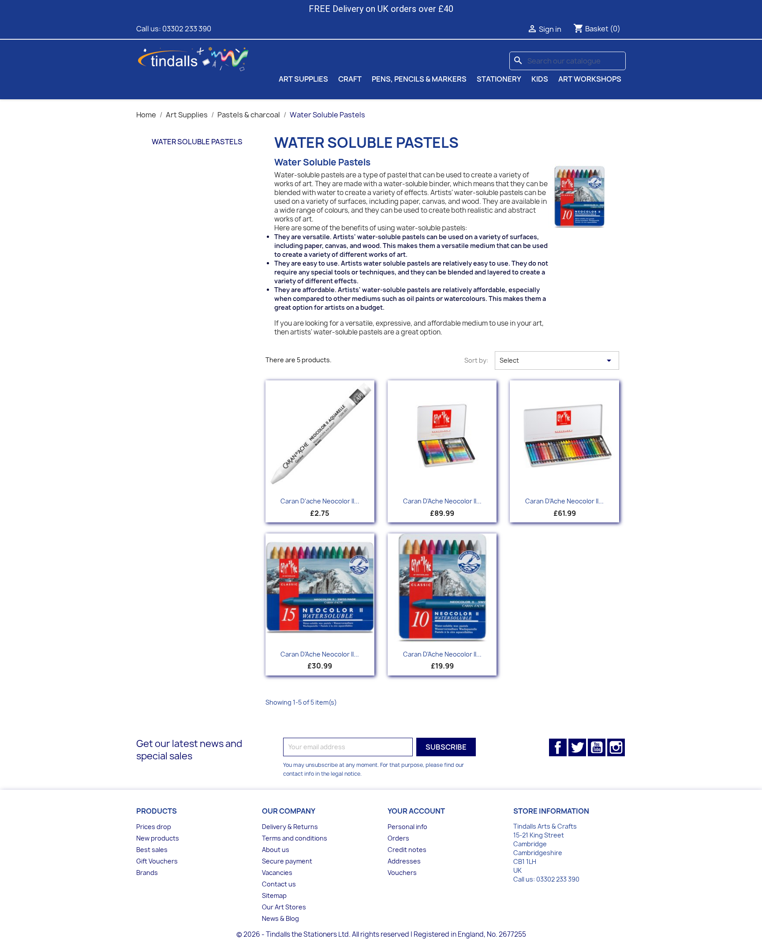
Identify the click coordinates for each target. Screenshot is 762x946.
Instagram (616, 747)
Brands (147, 872)
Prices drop (153, 826)
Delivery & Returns (290, 826)
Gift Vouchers (157, 861)
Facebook (558, 747)
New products (157, 838)
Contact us (279, 884)
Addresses (404, 861)
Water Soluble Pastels (197, 141)
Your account (416, 811)
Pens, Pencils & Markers (419, 79)
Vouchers (402, 872)
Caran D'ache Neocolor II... (319, 501)
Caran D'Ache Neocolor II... (442, 501)
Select (557, 360)
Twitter (577, 747)
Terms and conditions (294, 838)
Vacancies (277, 872)
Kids (539, 79)
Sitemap (274, 895)
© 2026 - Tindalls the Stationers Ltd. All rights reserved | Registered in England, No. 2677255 (381, 934)
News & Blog (280, 918)
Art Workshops (589, 79)
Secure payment (287, 861)
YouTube (596, 747)
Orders (398, 838)
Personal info (407, 826)
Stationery (499, 79)
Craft (350, 79)
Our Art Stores (284, 907)
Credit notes (407, 849)
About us (275, 849)
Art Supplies (303, 79)
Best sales (152, 849)
